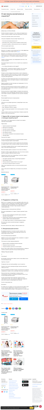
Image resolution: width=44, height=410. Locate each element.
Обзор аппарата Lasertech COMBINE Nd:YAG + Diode (18, 369)
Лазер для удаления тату (12, 382)
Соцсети (8, 303)
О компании (23, 3)
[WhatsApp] (19, 308)
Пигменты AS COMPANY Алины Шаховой (15, 397)
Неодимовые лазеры (5, 9)
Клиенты (11, 303)
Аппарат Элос (12, 9)
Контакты (39, 3)
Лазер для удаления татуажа (13, 380)
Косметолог (5, 303)
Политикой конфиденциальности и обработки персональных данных (37, 55)
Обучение (31, 3)
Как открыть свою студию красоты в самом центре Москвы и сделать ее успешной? (6, 370)
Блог (35, 3)
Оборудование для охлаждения (13, 388)
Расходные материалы (12, 394)
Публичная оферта (35, 386)
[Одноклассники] (10, 308)
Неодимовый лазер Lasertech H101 (14, 187)
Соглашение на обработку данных (37, 384)
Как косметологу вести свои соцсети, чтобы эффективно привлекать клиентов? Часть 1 (18, 353)
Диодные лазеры (20, 9)
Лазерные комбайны (28, 9)
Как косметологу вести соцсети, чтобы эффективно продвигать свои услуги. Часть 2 (6, 353)
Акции (37, 3)
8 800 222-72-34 (39, 6)
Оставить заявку (36, 47)
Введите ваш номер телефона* (36, 40)
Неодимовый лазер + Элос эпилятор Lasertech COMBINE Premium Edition (5, 188)
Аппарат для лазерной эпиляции (13, 385)
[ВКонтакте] (7, 308)
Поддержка (27, 3)
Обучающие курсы (37, 9)
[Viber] (16, 308)
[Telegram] (13, 308)
